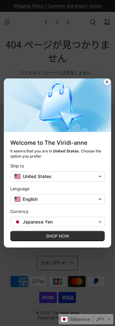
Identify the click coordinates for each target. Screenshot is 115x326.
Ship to (17, 165)
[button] (85, 319)
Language (20, 188)
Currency (19, 211)
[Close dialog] (107, 82)
